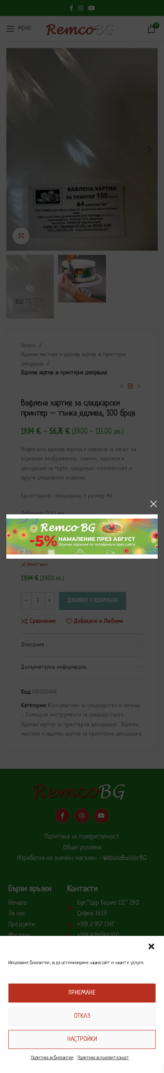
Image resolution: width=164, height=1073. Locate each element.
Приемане (82, 992)
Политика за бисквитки (52, 1057)
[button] (151, 946)
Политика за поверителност (103, 1057)
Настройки (82, 1039)
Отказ (82, 1016)
